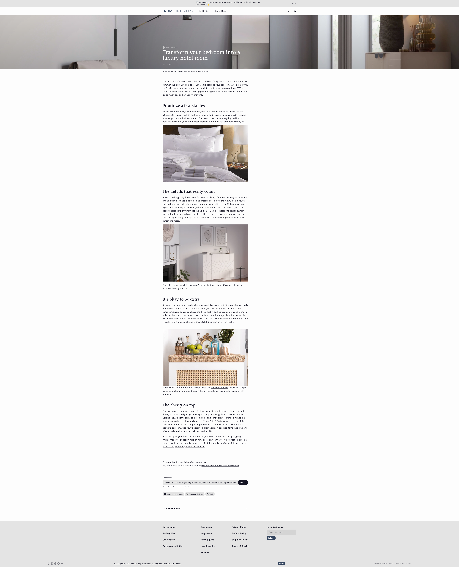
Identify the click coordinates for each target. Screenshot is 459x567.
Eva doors (174, 285)
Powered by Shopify (380, 563)
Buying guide (207, 539)
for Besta (203, 11)
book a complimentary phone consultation (184, 446)
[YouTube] (62, 563)
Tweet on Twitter (196, 494)
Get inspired (172, 71)
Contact (178, 563)
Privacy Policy (239, 527)
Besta (213, 210)
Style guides (169, 533)
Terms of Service (240, 546)
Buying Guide (157, 563)
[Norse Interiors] (178, 11)
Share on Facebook (175, 494)
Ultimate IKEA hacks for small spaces (220, 465)
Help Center (146, 563)
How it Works (169, 563)
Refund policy (119, 563)
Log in (294, 3)
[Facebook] (55, 563)
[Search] (288, 11)
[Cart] (294, 11)
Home (165, 71)
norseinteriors (199, 462)
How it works (208, 546)
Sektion (203, 210)
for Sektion (220, 11)
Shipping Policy (240, 539)
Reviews (205, 552)
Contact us (206, 527)
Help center (207, 533)
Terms (128, 563)
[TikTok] (48, 563)
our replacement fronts (211, 204)
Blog (139, 563)
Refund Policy (239, 533)
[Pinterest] (58, 563)
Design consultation (173, 546)
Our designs (169, 527)
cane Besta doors (219, 387)
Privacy (134, 563)
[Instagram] (52, 563)
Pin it (211, 494)
